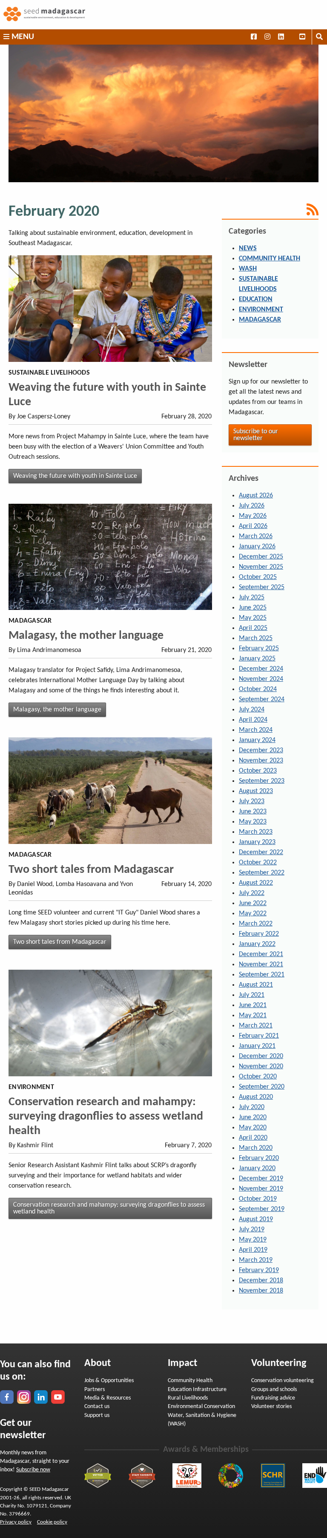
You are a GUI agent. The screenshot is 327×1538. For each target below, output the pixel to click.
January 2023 (257, 842)
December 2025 (261, 556)
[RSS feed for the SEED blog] (270, 210)
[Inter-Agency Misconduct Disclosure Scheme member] (273, 1475)
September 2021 (261, 974)
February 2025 (259, 648)
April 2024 (253, 720)
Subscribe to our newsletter (255, 435)
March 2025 (255, 638)
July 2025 (251, 597)
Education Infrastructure (197, 1389)
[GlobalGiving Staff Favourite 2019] (142, 1475)
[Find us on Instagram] (267, 37)
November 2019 (261, 1188)
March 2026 (255, 536)
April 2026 (253, 526)
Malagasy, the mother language (86, 636)
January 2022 (257, 944)
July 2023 (251, 801)
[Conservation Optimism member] (230, 1475)
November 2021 (261, 964)
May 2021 (253, 1015)
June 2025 (253, 607)
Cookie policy (52, 1522)
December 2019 (261, 1178)
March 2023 (255, 832)
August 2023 (256, 791)
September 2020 (261, 1087)
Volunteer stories (271, 1406)
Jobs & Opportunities (109, 1380)
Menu (21, 37)
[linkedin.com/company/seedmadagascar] (41, 1397)
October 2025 (258, 577)
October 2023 (258, 771)
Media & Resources (107, 1398)
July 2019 (251, 1229)
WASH (248, 268)
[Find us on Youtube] (302, 37)
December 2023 (261, 750)
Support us (96, 1415)
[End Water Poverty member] (314, 1475)
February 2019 (259, 1270)
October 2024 (258, 689)
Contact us (96, 1406)
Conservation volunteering (282, 1380)
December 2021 (261, 954)
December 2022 (261, 852)
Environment (261, 309)
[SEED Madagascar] (163, 15)
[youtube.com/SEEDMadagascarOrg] (58, 1397)
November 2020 (261, 1066)
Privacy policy (16, 1522)
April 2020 (253, 1137)
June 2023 (253, 811)
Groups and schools (274, 1389)
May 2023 (253, 821)
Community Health (269, 258)
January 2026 (257, 546)
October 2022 (258, 862)
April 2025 (253, 628)
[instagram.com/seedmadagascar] (24, 1397)
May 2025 (253, 618)
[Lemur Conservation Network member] (186, 1475)
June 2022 (253, 903)
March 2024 (255, 730)
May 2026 (253, 516)
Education (255, 299)
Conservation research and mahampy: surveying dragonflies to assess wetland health (106, 1116)
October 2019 (258, 1199)
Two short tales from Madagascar (91, 870)
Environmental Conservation (201, 1406)
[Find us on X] (292, 37)
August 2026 (256, 495)
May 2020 (253, 1127)
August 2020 (256, 1097)
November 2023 (261, 760)
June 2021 (253, 1005)
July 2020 (251, 1107)
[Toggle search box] (319, 37)
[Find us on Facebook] (253, 37)
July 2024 (251, 709)
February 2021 (259, 1036)
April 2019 (253, 1250)
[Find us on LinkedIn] (281, 37)
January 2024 (257, 740)
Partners (94, 1389)
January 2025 (257, 658)
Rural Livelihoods (188, 1398)
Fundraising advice (273, 1398)
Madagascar (260, 319)
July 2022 (251, 893)
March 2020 (255, 1148)
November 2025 (261, 567)
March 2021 (255, 1025)
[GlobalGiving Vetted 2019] (97, 1475)
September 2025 (261, 587)
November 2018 (261, 1290)
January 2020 (257, 1168)
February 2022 (259, 934)
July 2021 (251, 995)
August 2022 (256, 883)
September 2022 (261, 872)
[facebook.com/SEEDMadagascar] (7, 1397)
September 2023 (261, 781)
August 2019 (256, 1219)
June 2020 (253, 1117)
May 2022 (253, 913)
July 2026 (251, 505)
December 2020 (261, 1056)
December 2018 (261, 1280)
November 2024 (261, 679)
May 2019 (253, 1239)
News (248, 248)
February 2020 (259, 1158)
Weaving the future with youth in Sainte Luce (75, 476)
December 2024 (261, 669)
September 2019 (261, 1209)
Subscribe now (33, 1470)
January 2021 (257, 1046)
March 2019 (255, 1260)
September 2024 (261, 699)
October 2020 (258, 1076)
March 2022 (255, 923)
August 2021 (256, 985)
